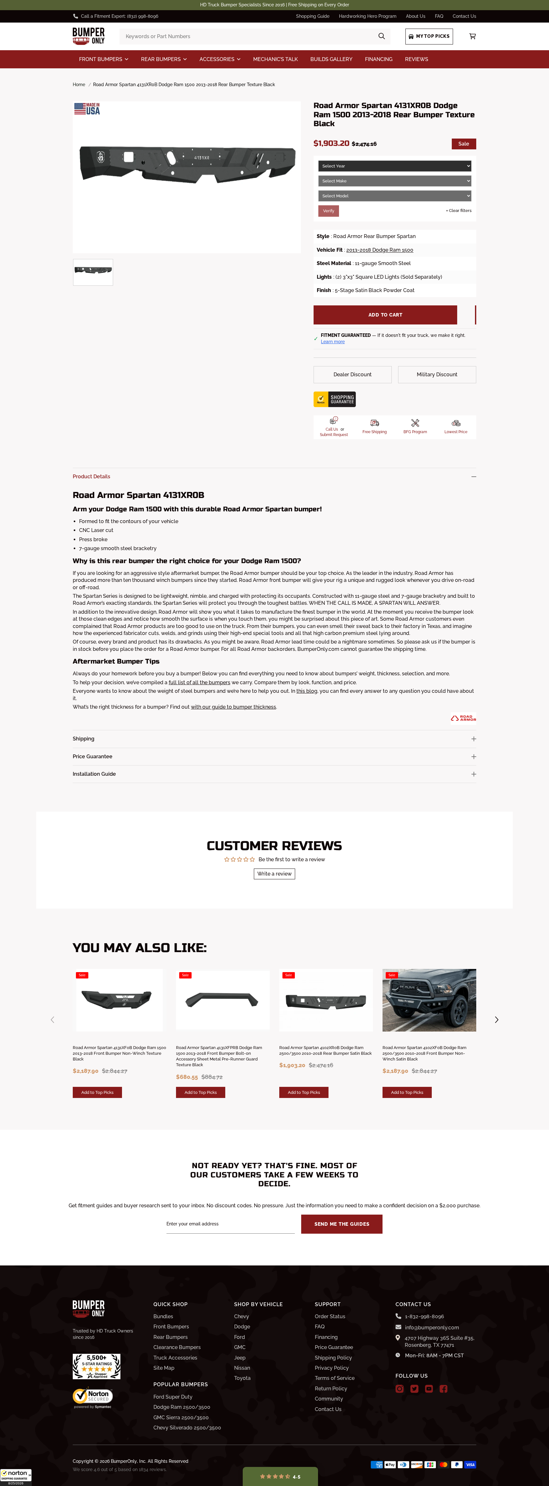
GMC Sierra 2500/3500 (181, 1417)
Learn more (333, 341)
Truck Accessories (175, 1358)
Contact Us (464, 16)
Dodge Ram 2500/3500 (181, 1407)
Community (329, 1399)
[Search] (381, 36)
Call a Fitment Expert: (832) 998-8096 (119, 16)
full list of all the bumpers (199, 682)
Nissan (242, 1368)
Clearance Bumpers (177, 1347)
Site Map (163, 1368)
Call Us (332, 429)
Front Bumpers (171, 1327)
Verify (328, 210)
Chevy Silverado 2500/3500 (187, 1428)
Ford (239, 1337)
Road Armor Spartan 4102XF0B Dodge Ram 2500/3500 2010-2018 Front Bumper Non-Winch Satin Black (424, 1053)
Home (79, 84)
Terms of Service (335, 1378)
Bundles (163, 1316)
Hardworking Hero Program (367, 16)
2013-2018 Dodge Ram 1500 (379, 250)
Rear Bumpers (170, 1337)
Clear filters (458, 210)
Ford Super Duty (173, 1397)
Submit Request (334, 435)
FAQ (439, 16)
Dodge (242, 1327)
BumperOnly (124, 1461)
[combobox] (254, 36)
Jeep (240, 1358)
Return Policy (331, 1389)
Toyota (242, 1378)
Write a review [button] (274, 874)
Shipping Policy (333, 1358)
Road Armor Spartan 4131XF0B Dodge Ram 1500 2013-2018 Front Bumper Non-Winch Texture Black (119, 1053)
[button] (16, 1477)
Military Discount (437, 375)
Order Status (330, 1316)
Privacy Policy (332, 1368)
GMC (240, 1347)
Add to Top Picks (97, 1092)
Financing (326, 1337)
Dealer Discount (353, 375)
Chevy (241, 1316)
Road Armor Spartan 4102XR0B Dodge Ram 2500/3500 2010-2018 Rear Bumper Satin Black (325, 1050)
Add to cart (386, 315)
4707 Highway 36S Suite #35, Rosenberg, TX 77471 (439, 1341)
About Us (415, 16)
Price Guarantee (334, 1347)
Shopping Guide (312, 16)
